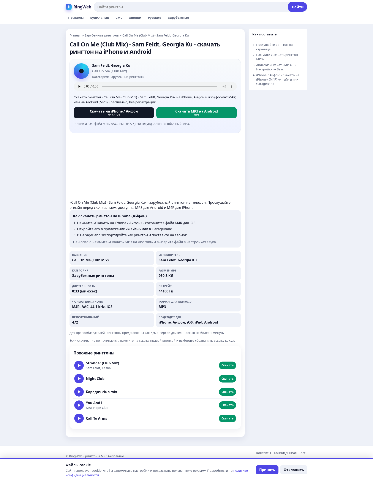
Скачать (227, 365)
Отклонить (294, 469)
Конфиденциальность (290, 453)
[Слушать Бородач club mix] (79, 392)
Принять (267, 469)
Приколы (76, 17)
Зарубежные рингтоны (102, 35)
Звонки (135, 17)
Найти (298, 7)
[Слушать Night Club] (79, 378)
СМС (118, 17)
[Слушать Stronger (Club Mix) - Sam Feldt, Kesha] (79, 365)
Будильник (99, 17)
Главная (75, 35)
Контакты (263, 453)
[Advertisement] (155, 167)
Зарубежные (178, 17)
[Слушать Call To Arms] (79, 418)
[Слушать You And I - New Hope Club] (79, 405)
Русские (154, 17)
